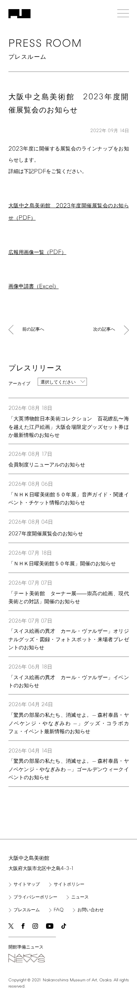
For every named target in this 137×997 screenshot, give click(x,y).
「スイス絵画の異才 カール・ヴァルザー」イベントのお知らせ (68, 682)
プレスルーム (27, 910)
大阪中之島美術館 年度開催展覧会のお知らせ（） (68, 212)
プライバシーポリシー (35, 897)
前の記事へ (33, 329)
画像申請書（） (33, 286)
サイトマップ (27, 884)
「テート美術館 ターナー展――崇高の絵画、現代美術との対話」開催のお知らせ (68, 598)
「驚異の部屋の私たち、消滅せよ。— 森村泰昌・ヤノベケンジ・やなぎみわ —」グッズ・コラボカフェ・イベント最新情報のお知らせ (68, 723)
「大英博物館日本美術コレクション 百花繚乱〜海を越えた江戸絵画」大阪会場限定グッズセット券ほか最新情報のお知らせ (68, 427)
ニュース (80, 897)
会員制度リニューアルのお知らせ (46, 465)
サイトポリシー (69, 884)
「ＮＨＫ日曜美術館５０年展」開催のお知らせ (62, 564)
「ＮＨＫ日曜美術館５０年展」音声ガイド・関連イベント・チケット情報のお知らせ (68, 499)
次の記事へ (104, 329)
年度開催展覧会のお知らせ (45, 534)
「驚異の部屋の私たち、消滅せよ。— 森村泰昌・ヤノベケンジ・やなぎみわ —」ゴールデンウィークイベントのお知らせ (68, 769)
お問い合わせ (90, 910)
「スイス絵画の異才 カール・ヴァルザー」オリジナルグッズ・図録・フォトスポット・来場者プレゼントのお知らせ (68, 639)
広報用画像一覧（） (37, 253)
